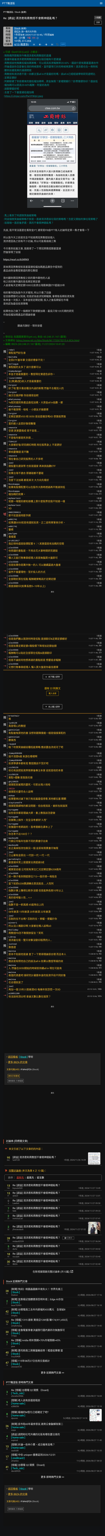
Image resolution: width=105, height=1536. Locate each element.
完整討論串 (15, 1170)
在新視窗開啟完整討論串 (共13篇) (53, 1271)
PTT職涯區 (8, 12)
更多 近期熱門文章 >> (52, 1372)
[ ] (15, 1292)
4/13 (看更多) (21, 44)
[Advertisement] (52, 613)
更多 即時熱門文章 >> (52, 1477)
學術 (20, 1056)
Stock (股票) (20, 12)
